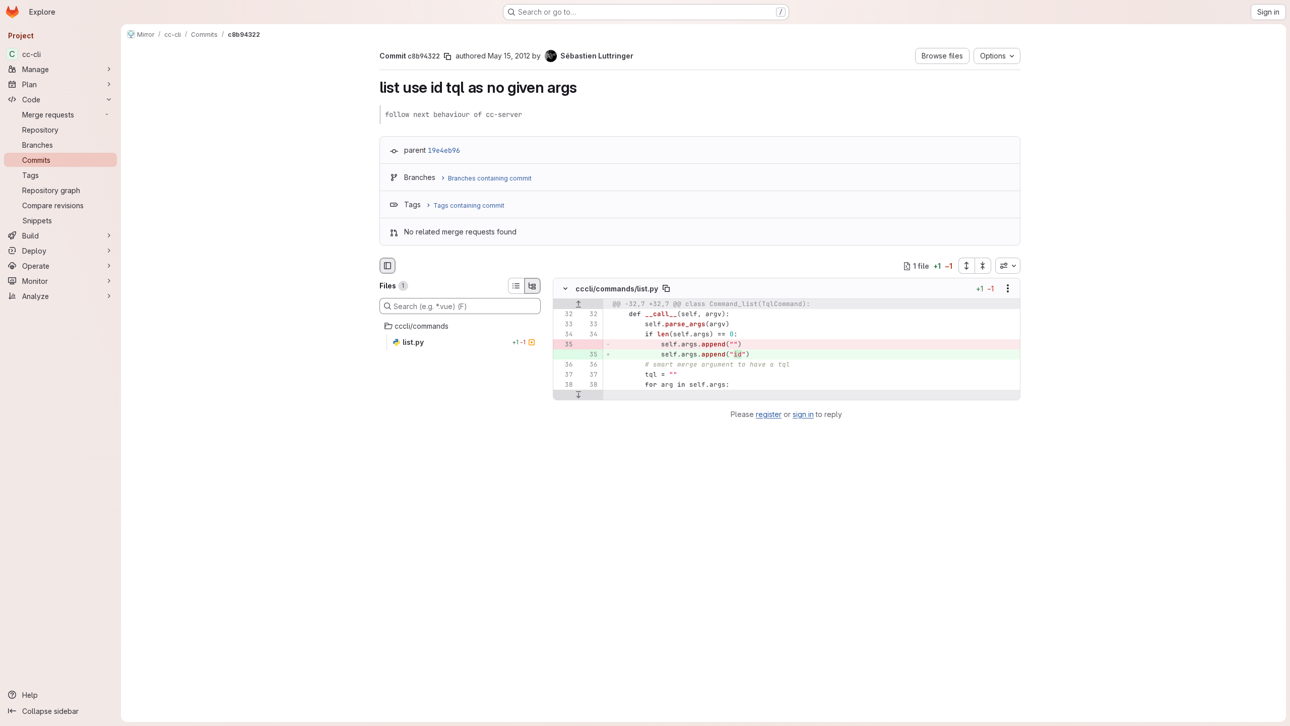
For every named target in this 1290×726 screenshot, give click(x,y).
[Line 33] (564, 325)
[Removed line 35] (564, 345)
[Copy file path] (666, 289)
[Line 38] (564, 385)
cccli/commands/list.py (616, 288)
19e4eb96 (444, 150)
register (769, 414)
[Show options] (1008, 289)
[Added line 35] (589, 355)
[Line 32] (564, 315)
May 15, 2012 (509, 55)
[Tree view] (533, 286)
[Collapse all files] (983, 266)
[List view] (516, 286)
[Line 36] (564, 365)
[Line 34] (564, 335)
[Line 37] (564, 375)
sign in (803, 414)
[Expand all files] (966, 266)
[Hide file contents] (565, 289)
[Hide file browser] (387, 266)
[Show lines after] (578, 395)
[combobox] (1007, 266)
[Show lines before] (578, 304)
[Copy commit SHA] (447, 56)
